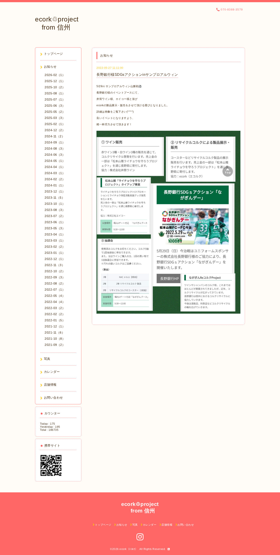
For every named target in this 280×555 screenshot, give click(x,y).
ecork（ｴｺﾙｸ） (128, 549)
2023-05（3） (55, 228)
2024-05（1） (55, 161)
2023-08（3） (55, 210)
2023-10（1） (55, 203)
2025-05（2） (55, 111)
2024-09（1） (55, 142)
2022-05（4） (55, 295)
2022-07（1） (55, 289)
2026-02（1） (55, 75)
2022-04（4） (55, 302)
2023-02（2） (55, 246)
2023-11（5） (55, 197)
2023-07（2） (55, 216)
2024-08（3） (55, 148)
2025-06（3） (55, 105)
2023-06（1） (55, 222)
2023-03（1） (55, 240)
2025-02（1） (55, 124)
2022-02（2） (55, 314)
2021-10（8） (55, 338)
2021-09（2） (55, 344)
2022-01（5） (55, 320)
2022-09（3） (55, 277)
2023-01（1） (55, 253)
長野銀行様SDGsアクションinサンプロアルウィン (137, 74)
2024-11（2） (55, 136)
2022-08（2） (55, 283)
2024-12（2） (55, 130)
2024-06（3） (55, 154)
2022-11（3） (55, 265)
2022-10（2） (55, 271)
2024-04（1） (55, 167)
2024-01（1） (55, 185)
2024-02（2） (55, 179)
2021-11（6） (55, 332)
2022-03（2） (55, 308)
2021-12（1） (55, 326)
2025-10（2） (55, 87)
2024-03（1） (55, 173)
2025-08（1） (55, 93)
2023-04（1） (55, 234)
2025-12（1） (55, 81)
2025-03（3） (55, 118)
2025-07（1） (55, 99)
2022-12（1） (55, 259)
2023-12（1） (55, 191)
